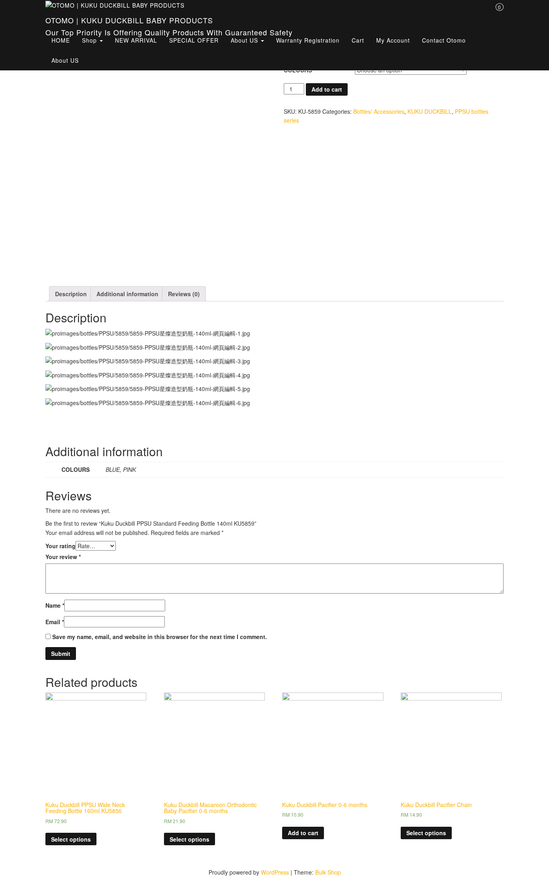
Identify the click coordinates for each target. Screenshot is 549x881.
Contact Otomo (444, 40)
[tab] (71, 293)
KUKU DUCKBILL (430, 111)
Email (54, 622)
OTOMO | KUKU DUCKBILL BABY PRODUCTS (129, 20)
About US (245, 40)
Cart (358, 40)
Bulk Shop (328, 872)
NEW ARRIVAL (136, 40)
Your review (63, 557)
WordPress (275, 872)
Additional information (127, 294)
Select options (71, 839)
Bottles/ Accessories (378, 111)
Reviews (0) (184, 294)
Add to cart (326, 89)
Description (71, 294)
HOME (60, 40)
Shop (90, 40)
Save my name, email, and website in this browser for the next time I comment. (159, 637)
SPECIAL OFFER (194, 40)
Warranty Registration (308, 40)
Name (54, 605)
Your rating (60, 546)
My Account (393, 40)
